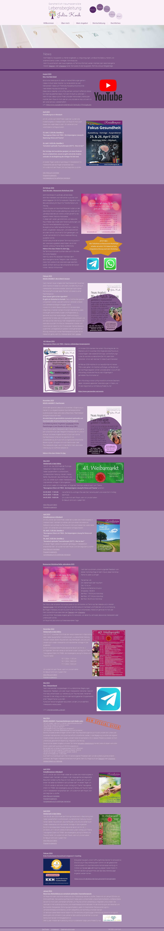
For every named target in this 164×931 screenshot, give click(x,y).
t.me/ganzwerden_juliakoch (56, 710)
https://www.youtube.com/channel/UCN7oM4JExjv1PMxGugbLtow (68, 105)
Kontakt (78, 334)
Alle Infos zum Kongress (51, 173)
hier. (64, 453)
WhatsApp (62, 66)
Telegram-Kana (48, 607)
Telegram (52, 66)
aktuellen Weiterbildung (86, 743)
